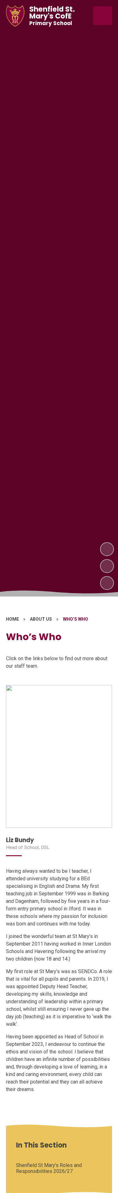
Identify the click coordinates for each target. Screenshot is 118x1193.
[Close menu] (102, 15)
